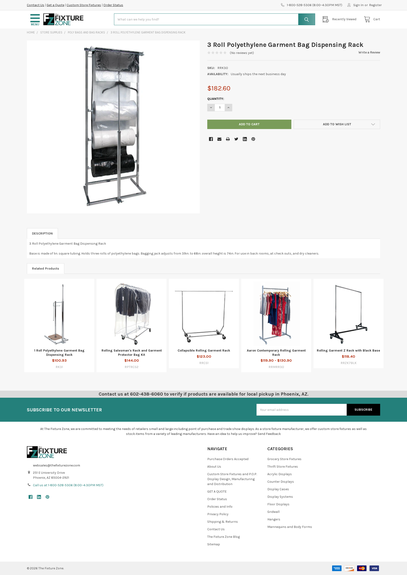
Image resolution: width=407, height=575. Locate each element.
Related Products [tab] (45, 269)
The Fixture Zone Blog (223, 537)
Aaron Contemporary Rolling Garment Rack (276, 352)
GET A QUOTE (217, 492)
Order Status (113, 5)
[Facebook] (211, 139)
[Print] (228, 139)
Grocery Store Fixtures (284, 459)
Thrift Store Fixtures (282, 467)
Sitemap (213, 544)
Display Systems (280, 497)
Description (42, 233)
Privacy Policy (217, 514)
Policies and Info (219, 507)
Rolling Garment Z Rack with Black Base (348, 350)
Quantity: (215, 99)
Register (375, 5)
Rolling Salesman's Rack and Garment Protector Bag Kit (132, 352)
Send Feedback (269, 434)
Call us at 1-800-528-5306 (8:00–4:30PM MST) (68, 485)
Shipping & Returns (222, 522)
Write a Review (369, 52)
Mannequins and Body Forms (289, 527)
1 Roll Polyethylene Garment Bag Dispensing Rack (59, 352)
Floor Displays (278, 504)
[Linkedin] (244, 139)
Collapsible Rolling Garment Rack (204, 350)
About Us (214, 467)
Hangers (273, 519)
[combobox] (214, 19)
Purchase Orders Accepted (227, 459)
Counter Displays (280, 482)
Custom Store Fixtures (84, 5)
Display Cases (278, 489)
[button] (35, 19)
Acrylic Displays (279, 474)
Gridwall (273, 512)
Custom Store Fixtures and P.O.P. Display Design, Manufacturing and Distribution (232, 479)
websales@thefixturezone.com (56, 465)
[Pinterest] (253, 139)
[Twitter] (236, 139)
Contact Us (35, 5)
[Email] (219, 139)
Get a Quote (55, 5)
